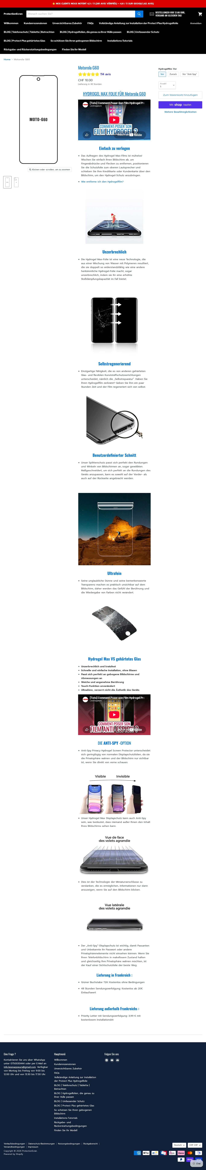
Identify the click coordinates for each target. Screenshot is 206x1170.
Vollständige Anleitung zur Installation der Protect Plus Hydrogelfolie (138, 23)
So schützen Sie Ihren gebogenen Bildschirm (76, 40)
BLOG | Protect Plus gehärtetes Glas (24, 40)
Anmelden (195, 23)
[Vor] (162, 77)
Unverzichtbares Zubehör (67, 23)
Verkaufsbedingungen (14, 1143)
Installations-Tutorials (119, 40)
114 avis (105, 74)
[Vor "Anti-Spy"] (190, 77)
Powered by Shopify (13, 1154)
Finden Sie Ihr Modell (74, 49)
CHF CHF (193, 1145)
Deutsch (178, 1145)
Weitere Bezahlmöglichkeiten (180, 112)
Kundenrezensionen (35, 23)
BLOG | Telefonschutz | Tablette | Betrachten (29, 32)
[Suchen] (139, 14)
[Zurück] (173, 77)
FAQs (90, 23)
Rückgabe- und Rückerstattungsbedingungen (30, 49)
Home (7, 59)
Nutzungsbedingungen (69, 1143)
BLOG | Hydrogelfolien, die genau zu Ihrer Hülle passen (90, 32)
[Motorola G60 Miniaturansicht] (7, 182)
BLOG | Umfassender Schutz (143, 32)
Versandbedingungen (14, 1146)
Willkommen (11, 23)
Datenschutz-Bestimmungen (41, 1143)
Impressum (33, 1146)
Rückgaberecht (90, 1143)
